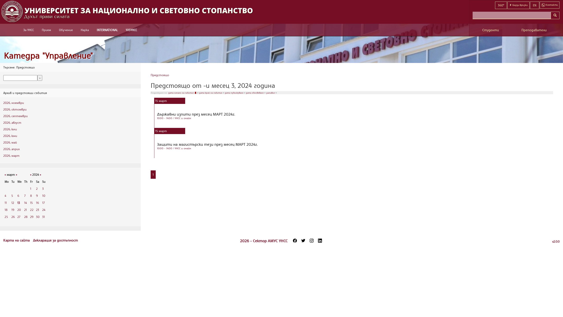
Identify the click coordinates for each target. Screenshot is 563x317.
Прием (46, 30)
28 (25, 217)
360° (501, 5)
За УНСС (28, 30)
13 (18, 203)
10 (43, 195)
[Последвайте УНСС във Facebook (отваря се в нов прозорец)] (295, 240)
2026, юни (10, 136)
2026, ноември (13, 103)
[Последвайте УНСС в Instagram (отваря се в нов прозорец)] (311, 240)
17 (43, 203)
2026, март (11, 155)
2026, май (10, 142)
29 (31, 217)
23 (37, 210)
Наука (85, 30)
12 (12, 203)
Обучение (66, 30)
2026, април (11, 149)
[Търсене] (555, 15)
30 (38, 217)
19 (12, 210)
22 (31, 210)
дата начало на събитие (181, 92)
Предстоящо (160, 75)
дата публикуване (234, 92)
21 (25, 210)
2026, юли (10, 129)
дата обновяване (255, 92)
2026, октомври (15, 109)
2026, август (12, 122)
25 (6, 217)
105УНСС (131, 30)
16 (37, 203)
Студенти (490, 30)
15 (31, 203)
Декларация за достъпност (55, 240)
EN (534, 5)
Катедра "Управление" (48, 55)
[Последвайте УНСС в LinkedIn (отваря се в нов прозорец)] (320, 240)
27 (18, 217)
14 (25, 203)
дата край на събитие (211, 92)
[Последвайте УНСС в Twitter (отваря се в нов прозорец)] (303, 240)
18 (6, 210)
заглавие (271, 92)
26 (13, 217)
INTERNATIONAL (107, 30)
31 (43, 217)
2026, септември (15, 116)
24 (43, 210)
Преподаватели (534, 30)
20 (19, 210)
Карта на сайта (17, 240)
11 (6, 203)
